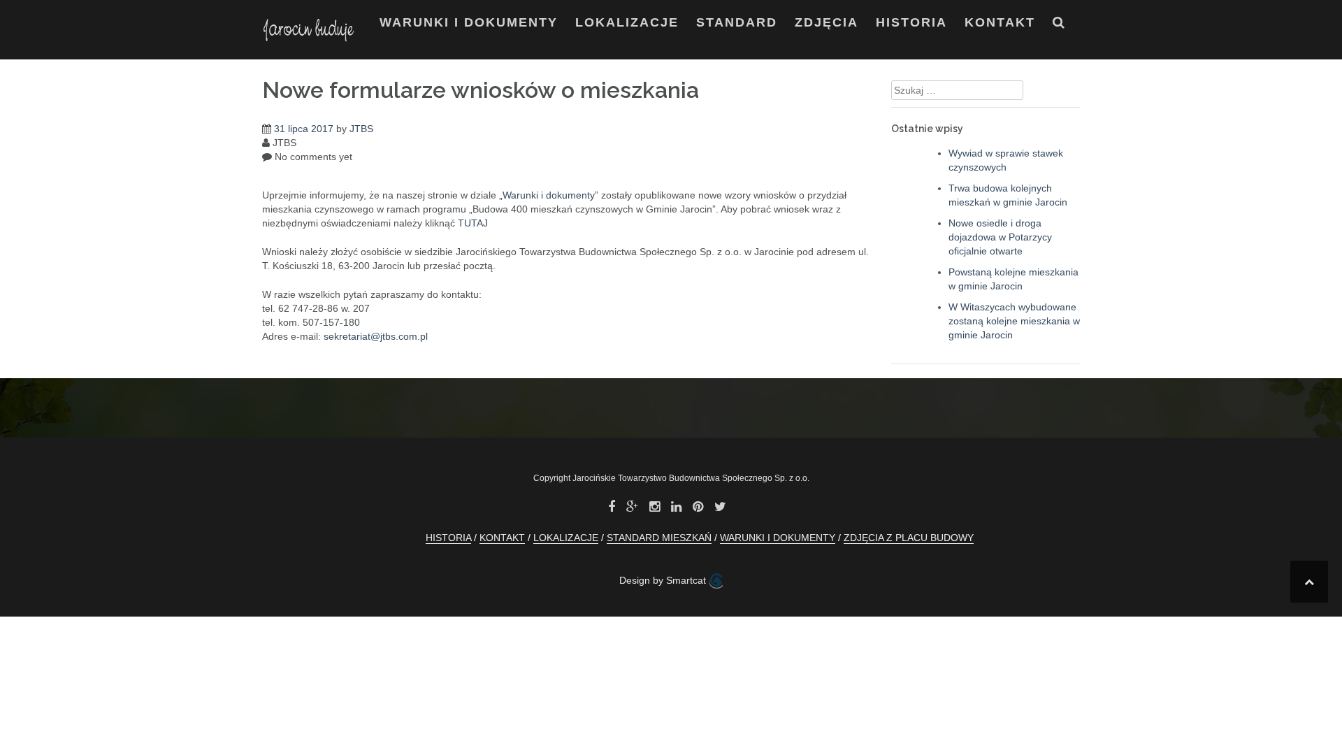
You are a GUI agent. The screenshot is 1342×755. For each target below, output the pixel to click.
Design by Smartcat (664, 580)
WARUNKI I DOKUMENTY (469, 22)
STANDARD (736, 22)
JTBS (361, 128)
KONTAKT (1000, 22)
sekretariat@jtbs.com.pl (376, 336)
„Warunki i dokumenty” (548, 195)
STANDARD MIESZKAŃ (659, 537)
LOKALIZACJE (627, 22)
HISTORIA (911, 22)
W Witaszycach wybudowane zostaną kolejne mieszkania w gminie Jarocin (1014, 320)
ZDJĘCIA (826, 22)
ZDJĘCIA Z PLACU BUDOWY (909, 537)
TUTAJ (473, 223)
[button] (1059, 25)
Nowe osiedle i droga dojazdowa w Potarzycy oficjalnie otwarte (1000, 237)
